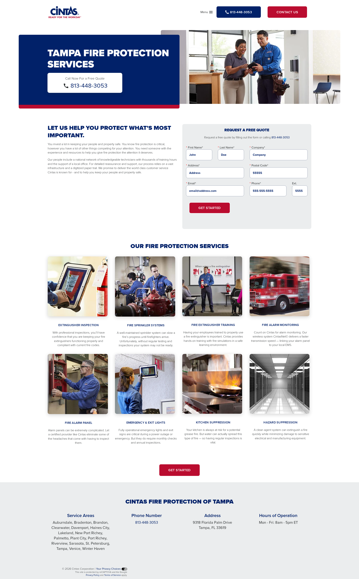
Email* (192, 183)
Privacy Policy (92, 575)
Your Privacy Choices (109, 569)
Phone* (256, 183)
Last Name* (227, 147)
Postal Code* (259, 165)
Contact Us (287, 12)
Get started (179, 470)
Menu (206, 13)
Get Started (209, 207)
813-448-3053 (89, 85)
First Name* (195, 147)
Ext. (294, 183)
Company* (258, 147)
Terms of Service (112, 575)
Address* (194, 165)
